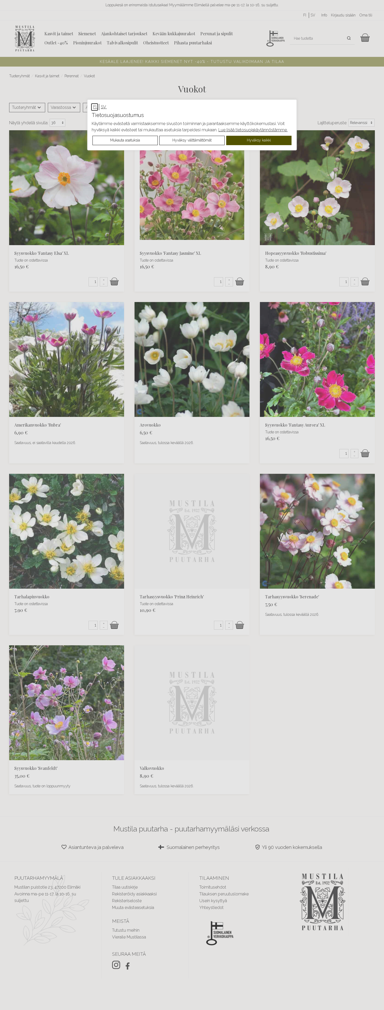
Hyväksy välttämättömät (192, 140)
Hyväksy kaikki (259, 140)
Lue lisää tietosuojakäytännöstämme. (253, 129)
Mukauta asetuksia (125, 140)
